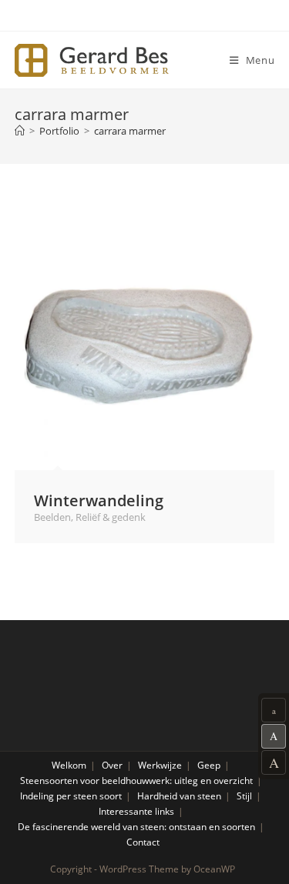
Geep (208, 765)
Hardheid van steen (179, 795)
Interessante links (136, 811)
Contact (143, 842)
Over (112, 765)
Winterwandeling (98, 500)
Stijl (244, 795)
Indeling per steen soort (71, 795)
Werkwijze (160, 765)
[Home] (20, 131)
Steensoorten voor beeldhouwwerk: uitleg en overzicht (136, 780)
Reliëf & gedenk (111, 517)
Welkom (69, 765)
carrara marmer (130, 131)
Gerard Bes (92, 60)
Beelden (52, 517)
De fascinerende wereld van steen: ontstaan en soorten (136, 826)
